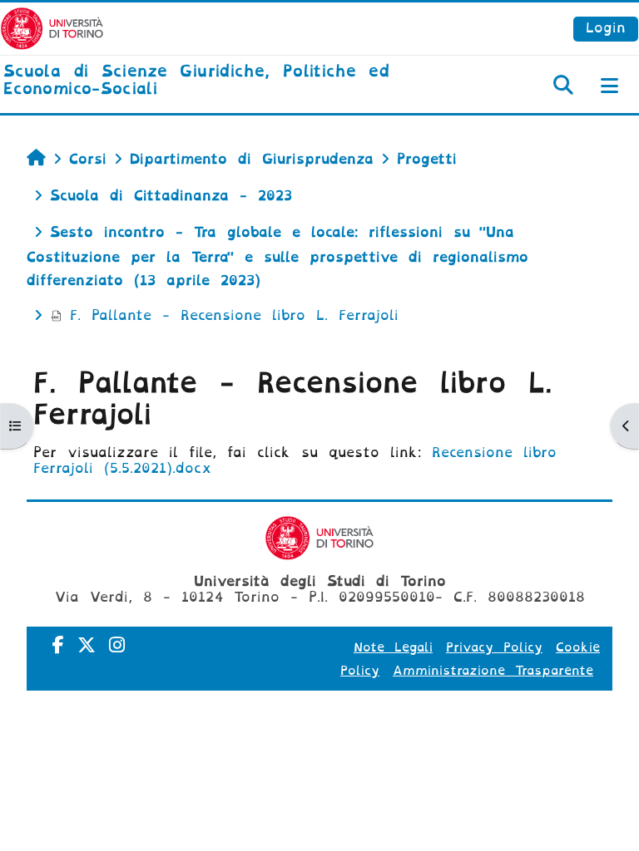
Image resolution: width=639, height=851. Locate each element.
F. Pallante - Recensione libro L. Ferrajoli (234, 315)
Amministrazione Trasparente (493, 670)
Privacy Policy (494, 647)
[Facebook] (58, 645)
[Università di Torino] (52, 28)
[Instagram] (116, 645)
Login (606, 28)
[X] (86, 645)
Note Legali (393, 647)
